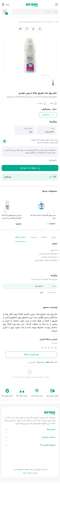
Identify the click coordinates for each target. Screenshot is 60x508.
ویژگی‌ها (44, 237)
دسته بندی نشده (48, 22)
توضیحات (33, 237)
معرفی (53, 237)
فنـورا (24, 473)
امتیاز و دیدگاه (20, 237)
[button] (5, 211)
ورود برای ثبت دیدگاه (31, 354)
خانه (57, 22)
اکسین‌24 (20, 470)
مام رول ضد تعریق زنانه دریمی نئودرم (30, 22)
